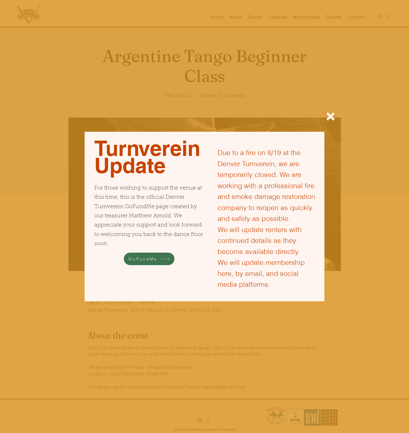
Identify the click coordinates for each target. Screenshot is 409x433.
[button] (330, 116)
